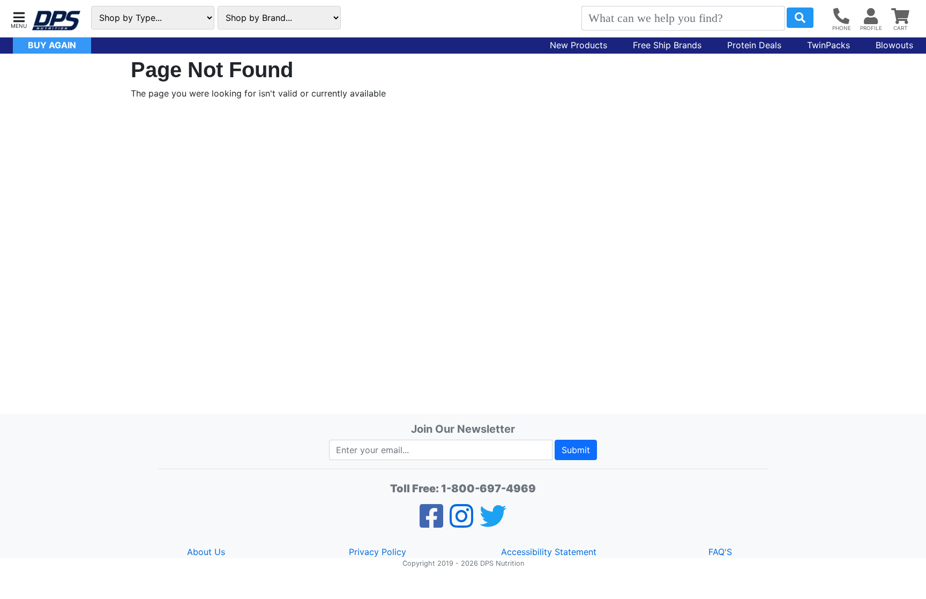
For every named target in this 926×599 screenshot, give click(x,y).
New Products (578, 45)
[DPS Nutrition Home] (56, 21)
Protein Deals (754, 45)
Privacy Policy (377, 551)
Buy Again (52, 45)
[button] (18, 19)
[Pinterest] (461, 522)
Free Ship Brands (667, 45)
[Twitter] (493, 522)
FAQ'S (720, 551)
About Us (206, 551)
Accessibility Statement (548, 551)
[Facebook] (431, 522)
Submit (576, 450)
